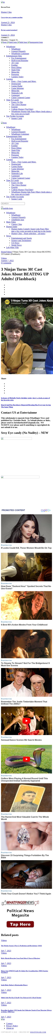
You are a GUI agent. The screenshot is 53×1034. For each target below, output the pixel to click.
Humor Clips (6, 12)
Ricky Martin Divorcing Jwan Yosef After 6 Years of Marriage (20, 958)
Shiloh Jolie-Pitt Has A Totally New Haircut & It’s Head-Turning (21, 997)
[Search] (2, 206)
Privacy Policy (12, 1026)
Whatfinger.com (38, 1032)
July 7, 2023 (6, 951)
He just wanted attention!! (9, 30)
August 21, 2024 (8, 22)
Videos (9, 252)
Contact (9, 1023)
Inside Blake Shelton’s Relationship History (14, 985)
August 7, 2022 (7, 260)
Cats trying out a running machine (12, 17)
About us (10, 1028)
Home (3, 252)
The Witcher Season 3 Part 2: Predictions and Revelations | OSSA (21, 945)
